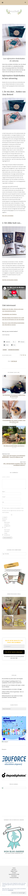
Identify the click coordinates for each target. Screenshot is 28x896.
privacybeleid (21, 656)
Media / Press (14, 871)
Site (3, 502)
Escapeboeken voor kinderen (9, 314)
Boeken (5, 349)
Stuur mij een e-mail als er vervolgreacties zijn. (7, 525)
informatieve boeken (13, 349)
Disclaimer (14, 876)
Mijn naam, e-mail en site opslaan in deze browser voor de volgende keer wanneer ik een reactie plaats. (13, 510)
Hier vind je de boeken (7, 215)
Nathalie (14, 361)
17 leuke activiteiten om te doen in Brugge (12, 689)
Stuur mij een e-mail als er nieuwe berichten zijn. (7, 532)
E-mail (4, 496)
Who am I (14, 869)
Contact (14, 872)
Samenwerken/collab (14, 874)
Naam (3, 491)
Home (14, 868)
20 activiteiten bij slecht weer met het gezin (12, 678)
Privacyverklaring (14, 877)
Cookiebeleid (10, 890)
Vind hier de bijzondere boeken (10, 280)
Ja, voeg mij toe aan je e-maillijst (4, 519)
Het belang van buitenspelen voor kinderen (14, 445)
